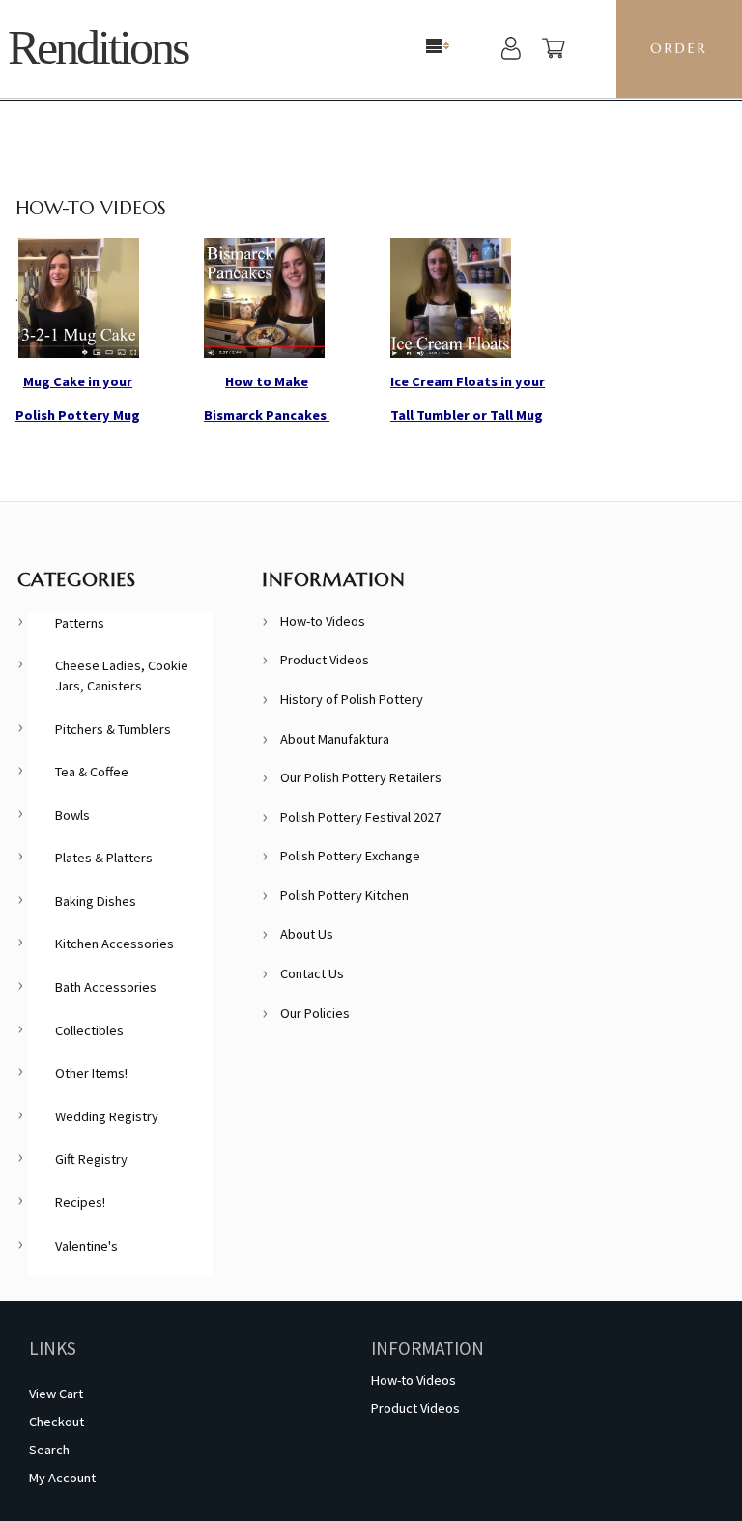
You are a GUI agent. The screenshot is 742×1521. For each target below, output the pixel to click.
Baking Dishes (95, 901)
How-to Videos (322, 621)
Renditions (97, 47)
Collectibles (89, 1030)
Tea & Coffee (91, 771)
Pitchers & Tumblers (113, 729)
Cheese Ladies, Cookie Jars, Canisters (121, 675)
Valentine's (86, 1245)
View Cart (56, 1393)
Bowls (72, 815)
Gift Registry (91, 1159)
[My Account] (511, 51)
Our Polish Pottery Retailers (361, 777)
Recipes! (80, 1202)
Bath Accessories (106, 987)
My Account (62, 1477)
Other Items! (91, 1073)
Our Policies (315, 1013)
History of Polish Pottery (351, 699)
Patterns (79, 623)
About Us (306, 934)
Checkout (56, 1421)
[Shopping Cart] (553, 51)
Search (49, 1449)
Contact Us (312, 973)
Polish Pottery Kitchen (344, 895)
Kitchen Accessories (114, 943)
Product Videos (324, 659)
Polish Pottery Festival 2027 (360, 817)
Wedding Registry (106, 1116)
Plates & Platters (104, 857)
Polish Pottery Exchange (350, 855)
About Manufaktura (334, 738)
